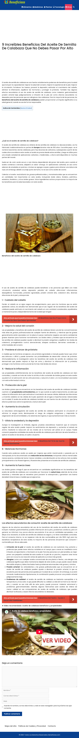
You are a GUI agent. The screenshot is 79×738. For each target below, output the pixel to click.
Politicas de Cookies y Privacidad (32, 726)
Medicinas (38, 7)
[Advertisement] (39, 28)
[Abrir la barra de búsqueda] (73, 7)
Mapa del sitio (10, 726)
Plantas (48, 7)
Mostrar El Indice (26, 108)
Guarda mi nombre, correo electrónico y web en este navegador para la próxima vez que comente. (38, 707)
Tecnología (59, 7)
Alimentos (27, 7)
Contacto (52, 726)
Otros (69, 7)
